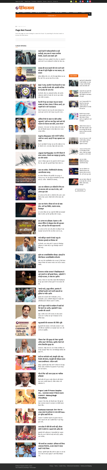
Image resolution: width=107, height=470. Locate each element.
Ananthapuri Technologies (30, 467)
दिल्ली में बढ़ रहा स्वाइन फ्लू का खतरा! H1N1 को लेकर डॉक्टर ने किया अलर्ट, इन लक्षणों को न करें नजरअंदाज (51, 104)
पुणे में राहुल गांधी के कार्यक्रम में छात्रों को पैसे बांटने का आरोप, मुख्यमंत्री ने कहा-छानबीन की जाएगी (51, 308)
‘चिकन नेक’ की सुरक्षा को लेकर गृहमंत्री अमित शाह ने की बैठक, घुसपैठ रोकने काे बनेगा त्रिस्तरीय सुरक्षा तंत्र (51, 342)
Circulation (33, 1)
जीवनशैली (75, 12)
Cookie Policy (62, 465)
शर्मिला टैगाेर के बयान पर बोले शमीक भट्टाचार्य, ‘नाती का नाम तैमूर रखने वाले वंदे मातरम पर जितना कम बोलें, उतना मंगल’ (51, 121)
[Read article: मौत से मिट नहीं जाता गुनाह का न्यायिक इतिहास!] (26, 379)
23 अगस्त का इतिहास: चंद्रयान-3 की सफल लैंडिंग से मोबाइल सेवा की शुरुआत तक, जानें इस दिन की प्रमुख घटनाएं (51, 223)
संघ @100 (38, 12)
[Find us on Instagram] (90, 1)
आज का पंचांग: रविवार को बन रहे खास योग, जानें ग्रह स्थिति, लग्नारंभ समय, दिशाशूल (50, 206)
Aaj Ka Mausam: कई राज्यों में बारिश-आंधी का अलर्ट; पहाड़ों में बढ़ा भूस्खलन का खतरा (51, 138)
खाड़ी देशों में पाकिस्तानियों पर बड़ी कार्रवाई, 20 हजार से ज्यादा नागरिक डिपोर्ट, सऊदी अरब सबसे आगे (49, 53)
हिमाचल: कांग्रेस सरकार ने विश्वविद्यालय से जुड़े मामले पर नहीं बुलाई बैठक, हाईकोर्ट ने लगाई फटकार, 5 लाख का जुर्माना (51, 274)
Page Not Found (22, 26)
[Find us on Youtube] (83, 1)
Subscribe (51, 15)
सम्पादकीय (49, 12)
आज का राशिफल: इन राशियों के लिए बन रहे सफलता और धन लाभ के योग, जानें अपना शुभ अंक (51, 189)
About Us (50, 1)
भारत (23, 12)
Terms (56, 465)
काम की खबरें (58, 12)
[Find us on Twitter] (85, 1)
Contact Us (55, 1)
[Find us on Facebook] (80, 1)
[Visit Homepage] (25, 7)
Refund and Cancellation (73, 465)
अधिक (83, 12)
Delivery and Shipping (86, 465)
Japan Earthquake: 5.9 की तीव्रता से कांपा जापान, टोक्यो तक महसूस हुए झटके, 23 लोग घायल (51, 155)
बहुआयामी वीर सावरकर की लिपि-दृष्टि (50, 323)
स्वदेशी (67, 12)
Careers (45, 1)
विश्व (31, 12)
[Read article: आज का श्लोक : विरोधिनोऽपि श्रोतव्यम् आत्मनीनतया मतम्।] (26, 176)
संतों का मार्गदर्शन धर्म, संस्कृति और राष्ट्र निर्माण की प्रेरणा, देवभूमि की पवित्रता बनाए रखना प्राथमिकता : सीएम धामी (51, 359)
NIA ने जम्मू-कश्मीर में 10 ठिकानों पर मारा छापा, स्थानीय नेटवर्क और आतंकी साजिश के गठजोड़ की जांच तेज (51, 87)
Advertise (39, 1)
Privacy (51, 465)
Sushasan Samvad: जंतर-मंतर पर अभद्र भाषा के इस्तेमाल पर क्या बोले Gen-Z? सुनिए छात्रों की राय (51, 412)
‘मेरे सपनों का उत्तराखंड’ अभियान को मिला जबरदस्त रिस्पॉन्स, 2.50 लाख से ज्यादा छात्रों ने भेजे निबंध (51, 446)
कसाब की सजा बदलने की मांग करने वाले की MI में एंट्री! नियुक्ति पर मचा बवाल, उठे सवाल (51, 70)
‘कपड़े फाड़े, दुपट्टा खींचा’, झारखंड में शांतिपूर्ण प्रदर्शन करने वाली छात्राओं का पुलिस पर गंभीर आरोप (50, 291)
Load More (80, 190)
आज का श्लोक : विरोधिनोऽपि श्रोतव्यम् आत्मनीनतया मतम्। (84, 161)
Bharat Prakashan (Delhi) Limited (24, 465)
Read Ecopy (27, 1)
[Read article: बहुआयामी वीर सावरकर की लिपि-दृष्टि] (26, 328)
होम (16, 26)
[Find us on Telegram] (88, 1)
